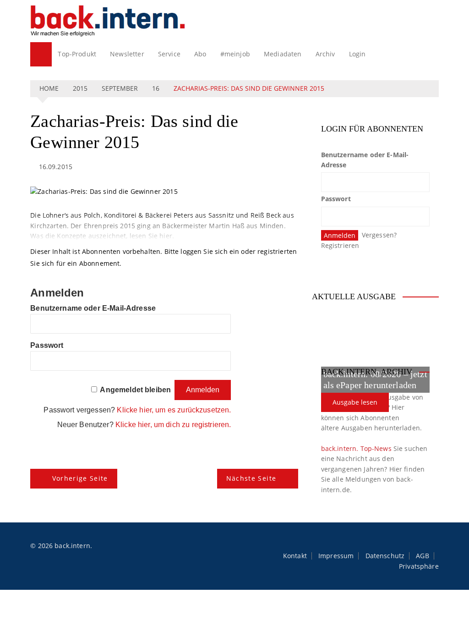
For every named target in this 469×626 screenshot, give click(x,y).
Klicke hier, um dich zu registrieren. (173, 424)
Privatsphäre (419, 566)
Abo (200, 53)
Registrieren (340, 245)
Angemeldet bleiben (135, 390)
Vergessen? (379, 235)
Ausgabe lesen (355, 402)
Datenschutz (385, 556)
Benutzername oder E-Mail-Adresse (93, 308)
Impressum (336, 556)
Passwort (46, 345)
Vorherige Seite (80, 478)
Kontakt (295, 556)
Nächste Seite (251, 478)
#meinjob (235, 53)
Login (357, 53)
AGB (422, 556)
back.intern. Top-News (356, 448)
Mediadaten (283, 53)
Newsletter (127, 53)
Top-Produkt (77, 53)
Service (169, 53)
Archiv (325, 53)
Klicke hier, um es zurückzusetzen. (174, 410)
